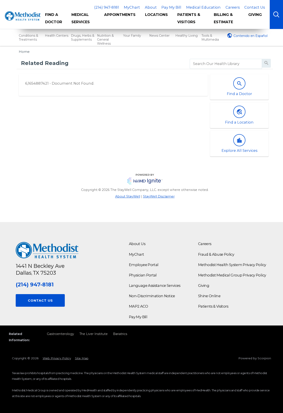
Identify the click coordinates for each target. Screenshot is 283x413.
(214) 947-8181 (106, 7)
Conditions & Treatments (28, 38)
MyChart (132, 7)
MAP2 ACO (138, 306)
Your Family (132, 36)
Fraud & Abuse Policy (216, 254)
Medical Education (203, 7)
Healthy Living (186, 36)
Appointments (120, 14)
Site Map (81, 358)
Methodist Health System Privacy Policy (232, 265)
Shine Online (209, 296)
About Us (137, 244)
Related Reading (45, 63)
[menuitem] (55, 20)
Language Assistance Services (154, 285)
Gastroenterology (60, 334)
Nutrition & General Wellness (105, 40)
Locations (156, 14)
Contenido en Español (250, 36)
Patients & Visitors (188, 18)
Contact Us (254, 7)
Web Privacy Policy (57, 358)
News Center (159, 36)
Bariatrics (120, 334)
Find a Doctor (53, 18)
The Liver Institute (93, 334)
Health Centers (56, 36)
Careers (233, 7)
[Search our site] (276, 14)
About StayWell (127, 196)
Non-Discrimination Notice (152, 296)
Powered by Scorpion (254, 358)
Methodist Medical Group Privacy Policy (232, 275)
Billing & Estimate (223, 18)
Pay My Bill (171, 7)
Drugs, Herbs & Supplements (82, 38)
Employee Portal (143, 265)
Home (24, 52)
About (151, 7)
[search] (226, 64)
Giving (255, 14)
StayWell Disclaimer (159, 196)
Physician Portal (143, 275)
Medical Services (80, 18)
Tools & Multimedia (210, 38)
